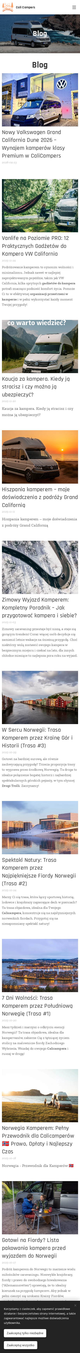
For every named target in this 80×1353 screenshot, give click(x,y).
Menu (74, 7)
